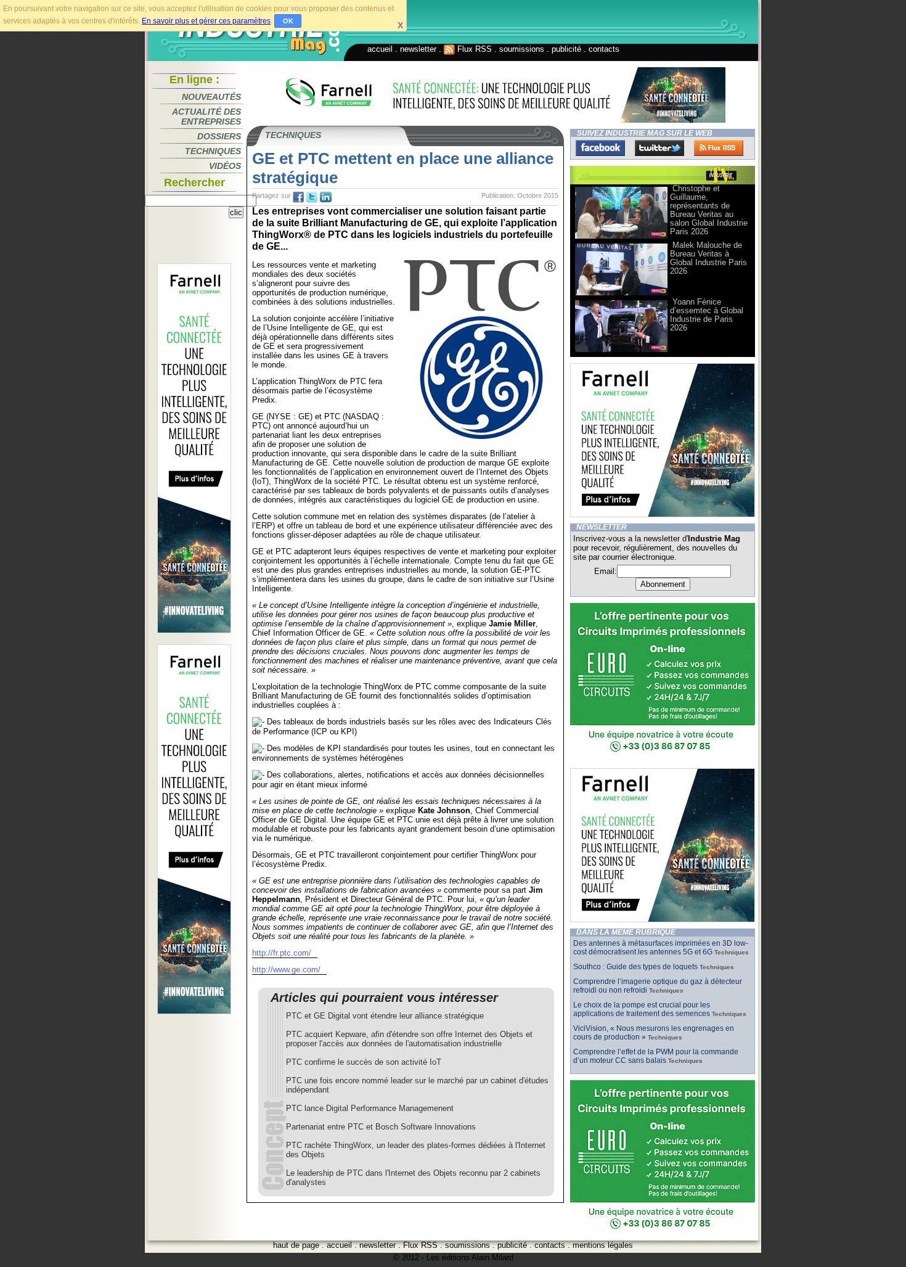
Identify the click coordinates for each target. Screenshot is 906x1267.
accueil (380, 49)
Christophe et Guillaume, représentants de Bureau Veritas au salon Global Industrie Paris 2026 (709, 210)
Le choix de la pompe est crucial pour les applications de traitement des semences (641, 1009)
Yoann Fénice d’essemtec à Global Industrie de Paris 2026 (706, 314)
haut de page (296, 1245)
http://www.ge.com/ (286, 969)
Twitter (659, 148)
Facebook (600, 148)
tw (312, 197)
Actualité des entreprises (206, 116)
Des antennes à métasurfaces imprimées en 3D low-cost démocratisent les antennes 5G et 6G (660, 947)
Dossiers (219, 136)
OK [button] (288, 21)
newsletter (418, 49)
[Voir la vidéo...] (621, 237)
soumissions (521, 49)
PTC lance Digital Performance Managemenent (370, 1108)
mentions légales (603, 1245)
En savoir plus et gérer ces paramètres (206, 21)
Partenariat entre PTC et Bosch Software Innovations (381, 1126)
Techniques (213, 151)
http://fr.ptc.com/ (281, 952)
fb (298, 197)
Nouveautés (211, 97)
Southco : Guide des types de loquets (635, 966)
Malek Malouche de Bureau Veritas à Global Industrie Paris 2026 (708, 258)
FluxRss (718, 148)
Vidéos (225, 166)
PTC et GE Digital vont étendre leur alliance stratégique (385, 1015)
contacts (604, 49)
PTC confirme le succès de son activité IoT (363, 1062)
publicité (566, 49)
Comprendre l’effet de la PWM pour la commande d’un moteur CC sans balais (655, 1056)
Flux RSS (473, 49)
